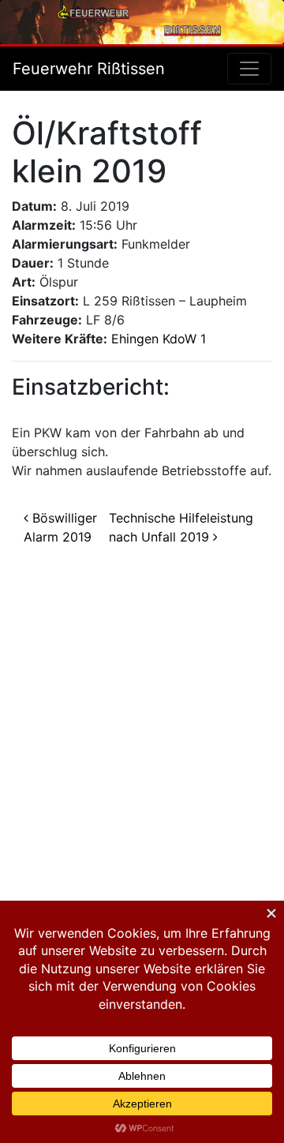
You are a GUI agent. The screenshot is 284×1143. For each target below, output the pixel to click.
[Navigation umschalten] (249, 68)
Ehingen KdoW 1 (158, 339)
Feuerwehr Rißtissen (89, 68)
